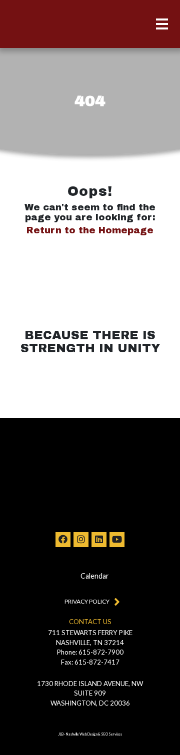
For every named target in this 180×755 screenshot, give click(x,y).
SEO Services (111, 734)
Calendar (94, 576)
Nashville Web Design (82, 734)
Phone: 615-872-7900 (90, 652)
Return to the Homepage (90, 230)
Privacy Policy (87, 601)
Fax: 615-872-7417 (90, 662)
